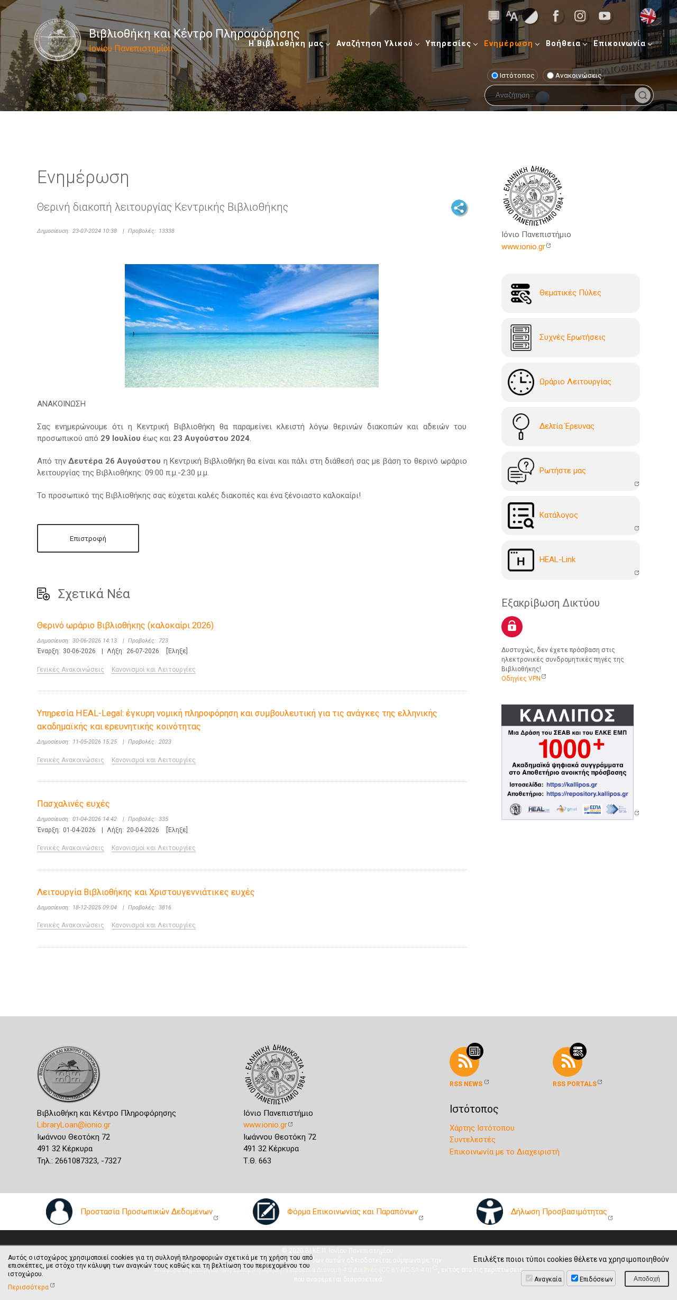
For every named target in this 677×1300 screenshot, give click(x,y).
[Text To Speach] (494, 15)
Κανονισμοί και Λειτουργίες (154, 669)
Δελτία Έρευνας (566, 426)
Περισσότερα (28, 1287)
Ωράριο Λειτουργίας (575, 381)
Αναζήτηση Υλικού (374, 43)
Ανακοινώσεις (578, 75)
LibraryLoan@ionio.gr (74, 1125)
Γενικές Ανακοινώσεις (70, 669)
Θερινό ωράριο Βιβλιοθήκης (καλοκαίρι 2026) (125, 625)
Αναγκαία (548, 1279)
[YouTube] (608, 16)
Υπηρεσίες (448, 43)
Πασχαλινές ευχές (73, 804)
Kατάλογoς (558, 515)
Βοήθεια (563, 43)
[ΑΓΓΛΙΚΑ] (648, 15)
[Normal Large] (512, 15)
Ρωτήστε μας (562, 470)
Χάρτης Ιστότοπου (482, 1128)
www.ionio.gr (523, 246)
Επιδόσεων (596, 1279)
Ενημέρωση (508, 43)
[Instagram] (583, 16)
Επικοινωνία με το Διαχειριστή (505, 1152)
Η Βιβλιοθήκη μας (286, 43)
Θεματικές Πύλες (570, 292)
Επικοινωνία (619, 43)
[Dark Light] (530, 15)
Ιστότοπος (517, 75)
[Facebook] (559, 16)
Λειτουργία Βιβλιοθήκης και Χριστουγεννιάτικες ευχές (146, 892)
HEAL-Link (557, 559)
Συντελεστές (473, 1139)
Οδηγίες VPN (521, 678)
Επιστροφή (88, 538)
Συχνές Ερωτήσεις (572, 337)
